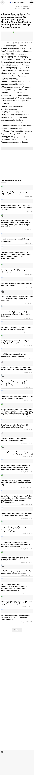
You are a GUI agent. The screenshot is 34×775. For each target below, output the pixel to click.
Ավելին (17, 630)
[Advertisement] (17, 762)
